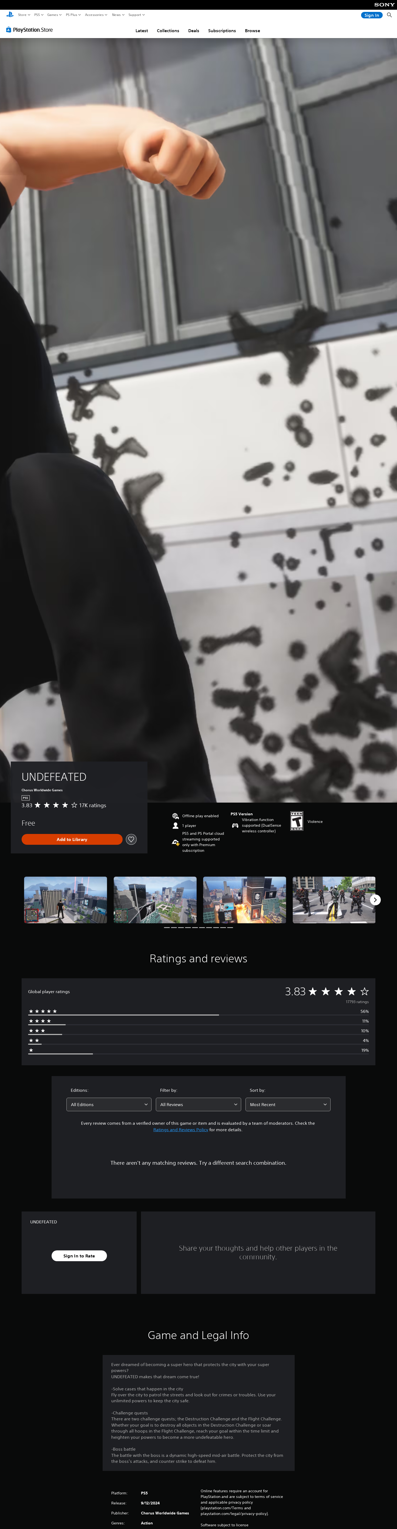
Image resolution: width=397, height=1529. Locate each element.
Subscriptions (222, 30)
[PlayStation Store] (31, 29)
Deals (193, 30)
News (116, 15)
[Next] (375, 899)
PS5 (37, 15)
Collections (168, 30)
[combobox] (109, 1104)
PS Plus (71, 15)
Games (52, 15)
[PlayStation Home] (10, 15)
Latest (142, 30)
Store (22, 15)
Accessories (94, 15)
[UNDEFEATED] (65, 900)
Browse (252, 30)
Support (135, 15)
